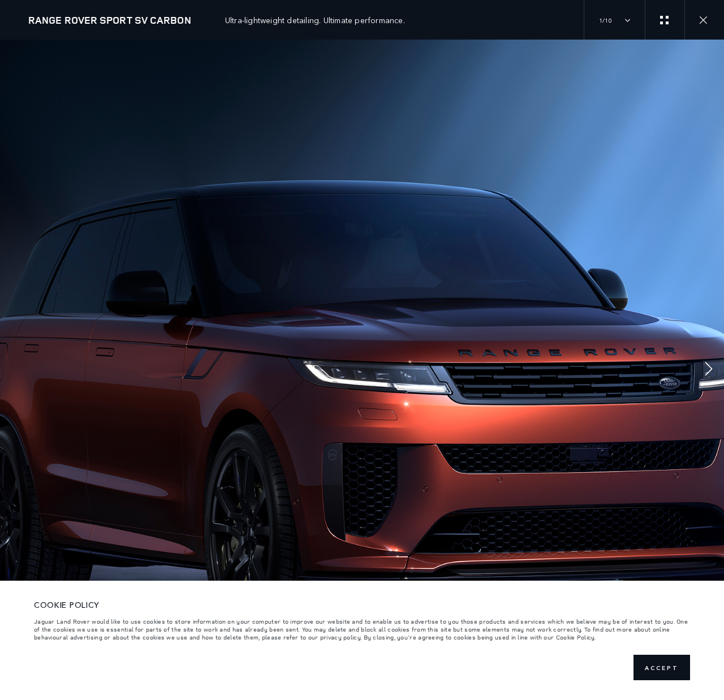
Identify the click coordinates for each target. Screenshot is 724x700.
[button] (708, 370)
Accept (662, 668)
